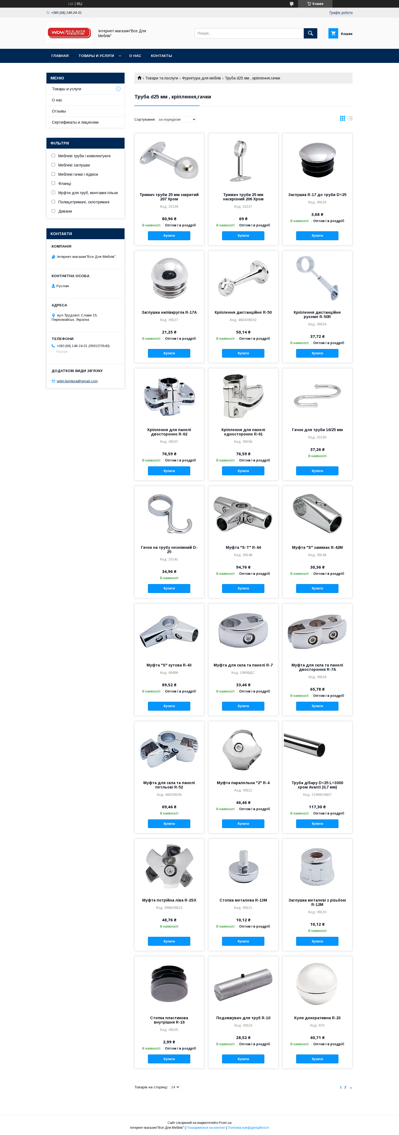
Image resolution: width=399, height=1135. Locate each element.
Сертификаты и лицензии (75, 122)
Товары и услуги (96, 56)
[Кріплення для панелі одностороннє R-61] (243, 395)
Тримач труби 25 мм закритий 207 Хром (169, 197)
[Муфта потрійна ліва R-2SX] (169, 866)
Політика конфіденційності (248, 1128)
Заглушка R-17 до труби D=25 (317, 195)
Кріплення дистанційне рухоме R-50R (317, 314)
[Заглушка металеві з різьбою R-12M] (317, 866)
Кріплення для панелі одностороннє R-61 (243, 432)
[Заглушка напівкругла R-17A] (169, 278)
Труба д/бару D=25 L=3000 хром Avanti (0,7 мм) (317, 785)
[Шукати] (310, 33)
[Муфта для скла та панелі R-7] (243, 631)
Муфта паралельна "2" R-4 (243, 783)
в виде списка (350, 119)
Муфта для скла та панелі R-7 (243, 665)
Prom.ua (225, 1123)
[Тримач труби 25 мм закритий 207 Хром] (169, 160)
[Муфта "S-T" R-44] (243, 513)
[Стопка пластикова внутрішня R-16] (169, 984)
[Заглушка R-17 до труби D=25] (317, 160)
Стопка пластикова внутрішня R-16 (169, 1020)
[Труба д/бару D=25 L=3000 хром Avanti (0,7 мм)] (317, 749)
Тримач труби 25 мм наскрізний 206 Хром (243, 197)
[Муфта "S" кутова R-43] (169, 631)
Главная (60, 56)
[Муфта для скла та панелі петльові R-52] (169, 749)
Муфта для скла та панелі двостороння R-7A (317, 667)
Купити (169, 236)
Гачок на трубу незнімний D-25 (169, 549)
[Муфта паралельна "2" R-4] (243, 749)
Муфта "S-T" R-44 (243, 547)
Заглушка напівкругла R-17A (169, 312)
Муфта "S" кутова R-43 (169, 665)
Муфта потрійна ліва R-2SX (169, 900)
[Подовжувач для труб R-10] (243, 984)
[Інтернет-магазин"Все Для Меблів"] (69, 42)
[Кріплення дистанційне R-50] (243, 278)
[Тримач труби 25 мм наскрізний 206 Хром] (243, 160)
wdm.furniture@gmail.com (77, 381)
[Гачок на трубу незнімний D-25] (169, 513)
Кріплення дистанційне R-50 (243, 312)
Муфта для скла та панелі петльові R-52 (169, 785)
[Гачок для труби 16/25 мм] (317, 395)
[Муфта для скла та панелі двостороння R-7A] (317, 631)
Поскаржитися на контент (205, 1128)
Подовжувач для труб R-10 (243, 1018)
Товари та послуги (161, 78)
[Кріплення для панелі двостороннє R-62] (169, 395)
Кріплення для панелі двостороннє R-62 (169, 432)
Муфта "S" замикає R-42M (317, 547)
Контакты (161, 56)
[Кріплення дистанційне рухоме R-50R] (317, 278)
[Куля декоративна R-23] (317, 984)
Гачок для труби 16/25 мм (317, 430)
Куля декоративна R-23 (317, 1018)
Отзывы (59, 111)
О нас (135, 56)
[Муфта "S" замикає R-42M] (317, 513)
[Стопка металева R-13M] (243, 866)
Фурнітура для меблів (201, 78)
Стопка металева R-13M (243, 900)
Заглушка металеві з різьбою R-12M (317, 902)
